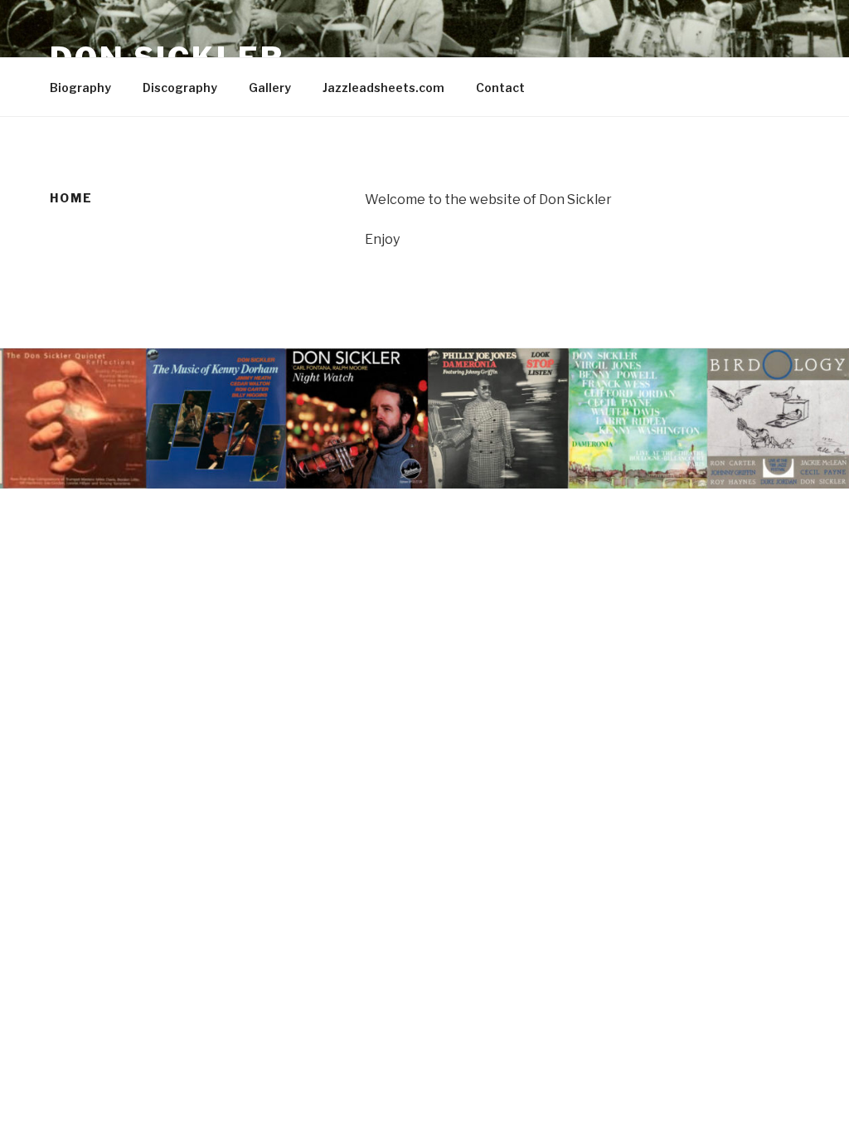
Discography (180, 87)
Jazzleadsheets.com (383, 87)
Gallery (270, 87)
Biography (80, 87)
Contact (500, 87)
